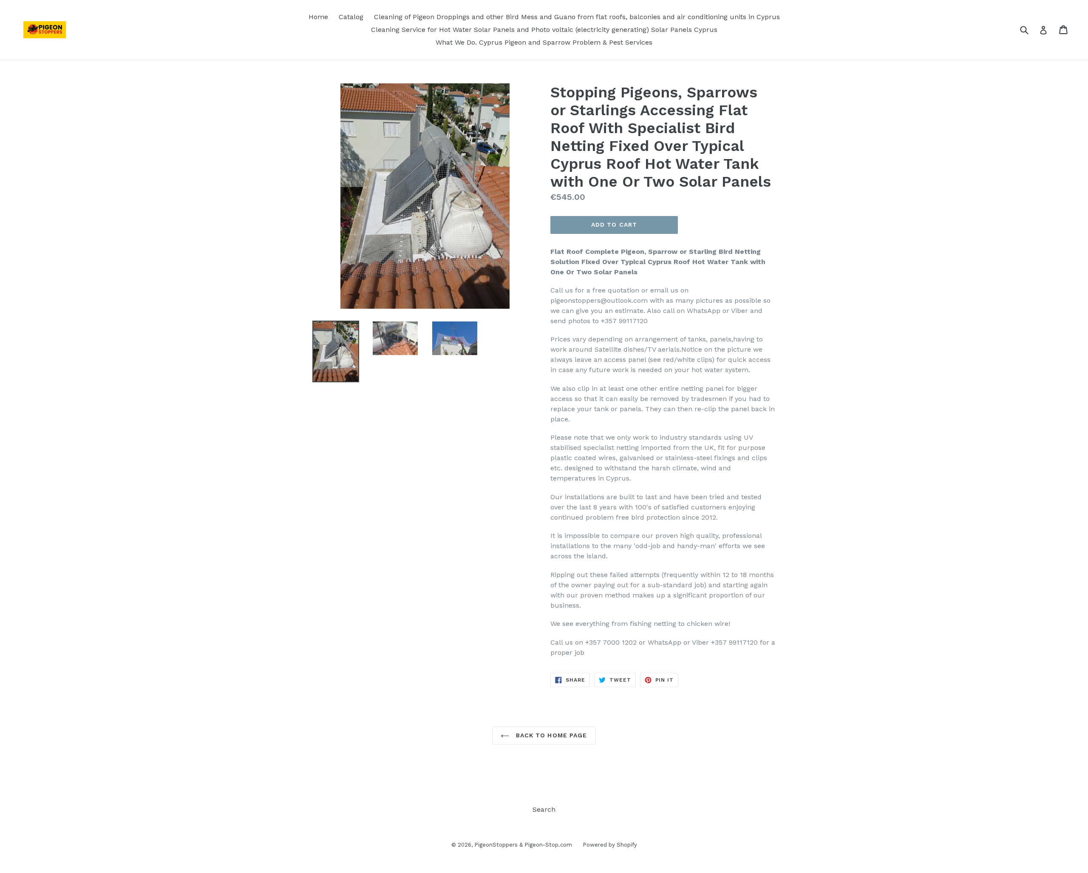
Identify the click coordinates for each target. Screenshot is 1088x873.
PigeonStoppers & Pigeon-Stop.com (523, 845)
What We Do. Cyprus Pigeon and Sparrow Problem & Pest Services (544, 42)
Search (544, 809)
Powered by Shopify (610, 845)
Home (318, 17)
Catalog (351, 17)
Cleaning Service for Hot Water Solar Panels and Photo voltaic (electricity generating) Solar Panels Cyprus (544, 30)
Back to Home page (550, 735)
